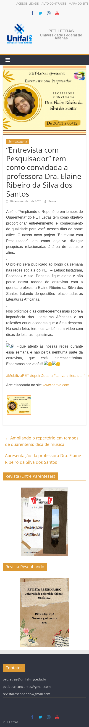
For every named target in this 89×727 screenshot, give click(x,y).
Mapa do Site (78, 3)
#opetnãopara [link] (41, 376)
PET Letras (61, 31)
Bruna (52, 201)
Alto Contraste (54, 3)
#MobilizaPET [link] (17, 376)
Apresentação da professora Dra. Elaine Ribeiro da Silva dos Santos (43, 459)
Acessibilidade (27, 3)
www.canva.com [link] (56, 385)
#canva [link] (59, 376)
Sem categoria (17, 141)
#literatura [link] (74, 376)
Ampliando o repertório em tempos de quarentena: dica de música (42, 441)
